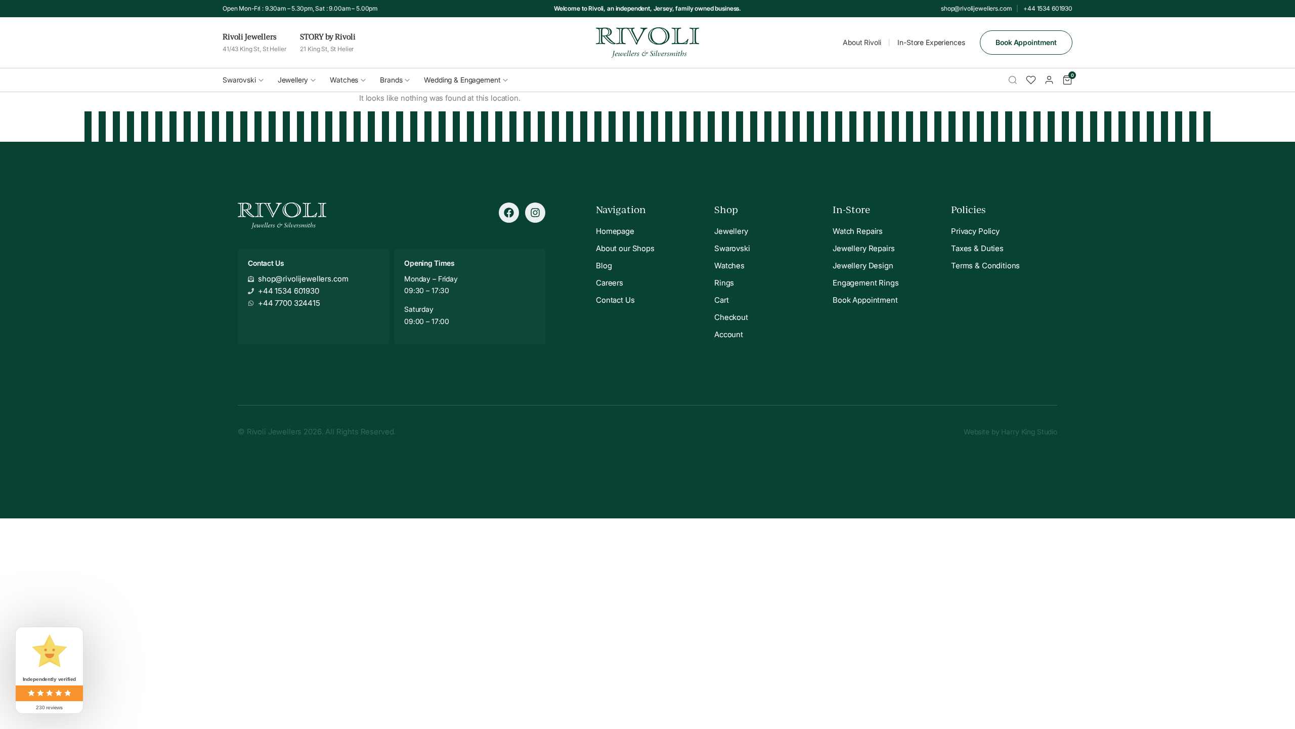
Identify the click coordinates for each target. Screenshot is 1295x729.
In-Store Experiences (931, 42)
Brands (391, 79)
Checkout (731, 317)
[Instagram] (535, 212)
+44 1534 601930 (1047, 8)
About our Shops (625, 248)
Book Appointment (1026, 42)
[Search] (1013, 80)
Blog (604, 265)
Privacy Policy (975, 231)
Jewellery (293, 79)
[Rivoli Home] (647, 42)
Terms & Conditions (985, 265)
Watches (344, 79)
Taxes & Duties (977, 248)
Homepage (615, 231)
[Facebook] (509, 212)
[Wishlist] (1031, 80)
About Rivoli (862, 42)
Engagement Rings (866, 283)
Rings (724, 283)
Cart (721, 300)
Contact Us (615, 300)
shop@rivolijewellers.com (976, 8)
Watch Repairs (858, 231)
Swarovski (239, 79)
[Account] (1049, 80)
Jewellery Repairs (863, 248)
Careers (609, 283)
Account (728, 334)
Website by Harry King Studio (1010, 431)
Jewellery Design (863, 265)
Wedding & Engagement (462, 79)
